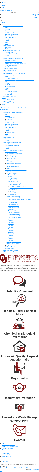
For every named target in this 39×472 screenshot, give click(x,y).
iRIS (8, 160)
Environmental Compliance (11, 34)
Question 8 (11, 229)
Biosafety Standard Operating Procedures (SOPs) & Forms (19, 80)
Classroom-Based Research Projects (19, 186)
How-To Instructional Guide (13, 196)
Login (1, 471)
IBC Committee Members (11, 91)
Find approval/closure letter (15, 217)
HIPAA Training (7, 101)
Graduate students (14, 179)
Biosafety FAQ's (9, 93)
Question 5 (11, 224)
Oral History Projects (15, 184)
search (11, 12)
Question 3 (11, 220)
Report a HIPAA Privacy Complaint (10, 446)
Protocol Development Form (15, 197)
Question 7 (11, 227)
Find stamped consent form (14, 215)
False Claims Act (9, 52)
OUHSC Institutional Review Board (13, 62)
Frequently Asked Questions (12, 53)
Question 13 (11, 237)
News (6, 42)
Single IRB (9, 161)
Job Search (4, 458)
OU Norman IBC (9, 94)
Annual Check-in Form (13, 206)
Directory (37, 16)
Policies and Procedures (11, 65)
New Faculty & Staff (13, 181)
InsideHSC (36, 17)
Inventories (9, 119)
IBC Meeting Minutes (10, 86)
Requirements (11, 175)
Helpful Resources (9, 89)
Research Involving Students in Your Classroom (21, 188)
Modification (11, 209)
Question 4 (11, 222)
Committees (5, 71)
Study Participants (9, 67)
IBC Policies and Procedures (12, 78)
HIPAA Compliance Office (9, 70)
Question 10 (11, 232)
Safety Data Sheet (11, 117)
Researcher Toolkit (11, 158)
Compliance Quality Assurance (10, 68)
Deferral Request (12, 202)
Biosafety (7, 31)
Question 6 (11, 225)
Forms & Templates (11, 194)
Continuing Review (13, 204)
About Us (9, 155)
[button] (4, 109)
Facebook (5, 461)
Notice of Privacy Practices (8, 445)
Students (4, 2)
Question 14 (11, 238)
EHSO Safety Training (8, 99)
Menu (3, 21)
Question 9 (11, 230)
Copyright (8, 468)
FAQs (8, 245)
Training (7, 39)
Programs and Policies (10, 37)
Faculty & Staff (5, 4)
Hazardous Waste (9, 35)
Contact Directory (6, 453)
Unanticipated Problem (14, 212)
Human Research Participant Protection (13, 58)
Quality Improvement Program (14, 163)
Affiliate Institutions (12, 189)
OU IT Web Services (34, 469)
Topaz (6, 81)
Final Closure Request (13, 207)
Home (6, 27)
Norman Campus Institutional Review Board (15, 63)
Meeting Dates (8, 85)
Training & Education (12, 157)
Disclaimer (2, 468)
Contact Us (9, 168)
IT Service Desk (5, 450)
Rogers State (13, 193)
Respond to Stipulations (14, 214)
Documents (8, 47)
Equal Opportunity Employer (19, 468)
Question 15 (11, 240)
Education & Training (12, 173)
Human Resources (6, 456)
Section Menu (4, 109)
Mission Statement (30, 468)
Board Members (10, 165)
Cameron (12, 191)
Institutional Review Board (9, 96)
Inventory (7, 88)
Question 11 (11, 233)
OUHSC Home (35, 14)
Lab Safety (7, 29)
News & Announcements (11, 60)
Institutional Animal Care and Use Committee (14, 73)
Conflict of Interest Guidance (13, 243)
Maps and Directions (7, 454)
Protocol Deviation (12, 211)
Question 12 (11, 235)
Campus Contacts (11, 132)
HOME (1, 107)
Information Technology (7, 448)
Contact (7, 40)
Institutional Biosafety (8, 75)
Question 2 (11, 219)
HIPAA (3, 7)
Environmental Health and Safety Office (13, 26)
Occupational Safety (10, 32)
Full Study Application (13, 201)
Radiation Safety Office (9, 45)
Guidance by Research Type (15, 183)
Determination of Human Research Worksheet (19, 199)
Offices (3, 24)
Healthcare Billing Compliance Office (12, 50)
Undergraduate (13, 178)
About (3, 22)
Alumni (3, 5)
